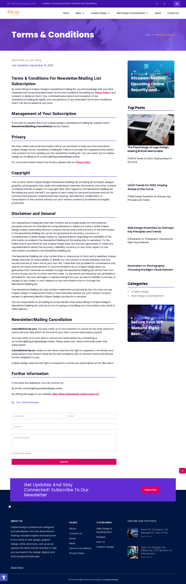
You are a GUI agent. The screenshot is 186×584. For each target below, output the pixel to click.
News (72, 543)
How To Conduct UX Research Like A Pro (154, 531)
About (72, 528)
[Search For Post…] (177, 4)
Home (148, 35)
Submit (64, 461)
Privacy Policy (102, 92)
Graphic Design (105, 547)
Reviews (100, 537)
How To (100, 542)
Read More (146, 536)
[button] (4, 577)
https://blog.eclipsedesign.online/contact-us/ (75, 394)
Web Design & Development (104, 530)
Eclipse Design (111, 579)
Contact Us (75, 533)
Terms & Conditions (80, 548)
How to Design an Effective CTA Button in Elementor (156, 550)
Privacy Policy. (83, 162)
